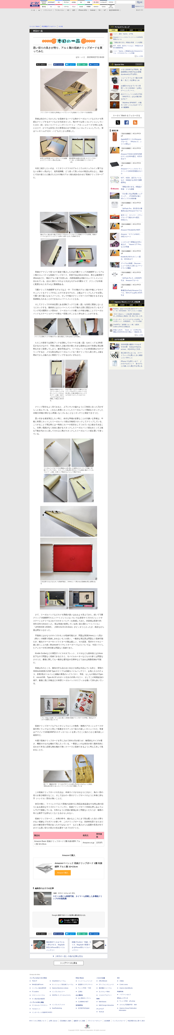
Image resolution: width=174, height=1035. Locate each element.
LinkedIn (95, 64)
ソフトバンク (47, 10)
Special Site (119, 64)
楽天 (73, 10)
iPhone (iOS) (83, 10)
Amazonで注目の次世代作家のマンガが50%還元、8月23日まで (131, 156)
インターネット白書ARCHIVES (42, 1012)
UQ (68, 10)
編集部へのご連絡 (79, 1021)
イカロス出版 (100, 978)
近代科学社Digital (83, 1008)
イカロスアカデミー (105, 995)
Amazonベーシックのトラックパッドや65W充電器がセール (132, 171)
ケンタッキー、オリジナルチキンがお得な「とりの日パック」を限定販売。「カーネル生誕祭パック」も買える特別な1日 (128, 321)
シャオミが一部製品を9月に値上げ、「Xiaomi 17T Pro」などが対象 (131, 244)
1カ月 (140, 30)
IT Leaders (35, 991)
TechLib (101, 1012)
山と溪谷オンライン (84, 998)
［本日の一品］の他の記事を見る (68, 956)
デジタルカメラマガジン (40, 1005)
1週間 (131, 30)
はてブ (72, 64)
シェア (60, 64)
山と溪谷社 (79, 995)
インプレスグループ (118, 1021)
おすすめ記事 (120, 339)
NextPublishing (57, 1008)
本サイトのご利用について (37, 1021)
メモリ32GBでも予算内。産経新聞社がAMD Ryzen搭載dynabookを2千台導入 (131, 72)
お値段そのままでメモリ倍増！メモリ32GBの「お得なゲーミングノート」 (131, 88)
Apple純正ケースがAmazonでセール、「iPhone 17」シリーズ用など (131, 141)
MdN (98, 999)
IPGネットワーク (122, 998)
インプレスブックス (58, 1004)
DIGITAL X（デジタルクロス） (61, 995)
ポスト (43, 64)
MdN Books (102, 1002)
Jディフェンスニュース (106, 984)
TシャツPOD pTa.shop (127, 1001)
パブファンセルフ (125, 994)
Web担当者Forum (37, 984)
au (39, 10)
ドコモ (33, 10)
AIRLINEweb (103, 981)
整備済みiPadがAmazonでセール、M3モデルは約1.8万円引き (131, 292)
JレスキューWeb (104, 991)
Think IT (34, 981)
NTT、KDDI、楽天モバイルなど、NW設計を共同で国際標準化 (131, 180)
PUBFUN (120, 991)
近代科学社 (79, 1005)
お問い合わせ (53, 1021)
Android (92, 10)
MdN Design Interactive (106, 1005)
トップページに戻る (68, 963)
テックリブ (100, 1009)
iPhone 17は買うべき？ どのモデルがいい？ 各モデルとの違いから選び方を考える (131, 363)
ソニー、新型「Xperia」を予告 (123, 34)
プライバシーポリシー (95, 1021)
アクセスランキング (122, 27)
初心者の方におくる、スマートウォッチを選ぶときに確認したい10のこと (131, 355)
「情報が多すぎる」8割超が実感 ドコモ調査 (127, 42)
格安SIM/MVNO (114, 10)
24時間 (122, 30)
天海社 (122, 981)
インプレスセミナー (58, 991)
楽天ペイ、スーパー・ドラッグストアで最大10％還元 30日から (131, 217)
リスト (50, 64)
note (84, 64)
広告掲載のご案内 (65, 1021)
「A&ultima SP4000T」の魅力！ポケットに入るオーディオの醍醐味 (131, 105)
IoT (105, 10)
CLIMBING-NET (83, 1002)
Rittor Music (80, 978)
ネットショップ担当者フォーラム (62, 984)
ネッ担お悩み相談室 (38, 999)
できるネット (36, 1009)
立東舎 (80, 991)
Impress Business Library (60, 988)
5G (99, 10)
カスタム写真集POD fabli (128, 1004)
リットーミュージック (85, 981)
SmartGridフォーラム (59, 981)
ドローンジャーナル (38, 995)
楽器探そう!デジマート (85, 984)
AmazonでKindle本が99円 (130, 230)
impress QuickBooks (126, 988)
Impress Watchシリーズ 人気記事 (127, 302)
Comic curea (124, 984)
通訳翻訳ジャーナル (105, 988)
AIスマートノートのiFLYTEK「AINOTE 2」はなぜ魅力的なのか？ (131, 96)
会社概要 (107, 1021)
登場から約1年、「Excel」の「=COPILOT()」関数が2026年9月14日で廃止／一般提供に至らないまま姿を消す (128, 332)
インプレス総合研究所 (39, 988)
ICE (118, 978)
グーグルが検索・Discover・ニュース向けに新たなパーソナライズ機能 (131, 265)
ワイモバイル (59, 10)
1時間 (113, 30)
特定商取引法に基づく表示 (136, 1021)
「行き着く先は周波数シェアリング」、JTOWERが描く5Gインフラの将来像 (131, 196)
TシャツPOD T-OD (84, 988)
